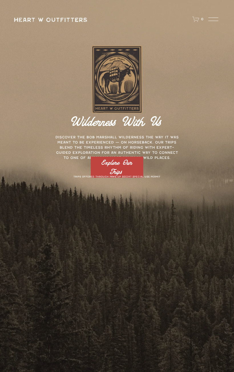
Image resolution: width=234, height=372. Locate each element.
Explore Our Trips (117, 167)
